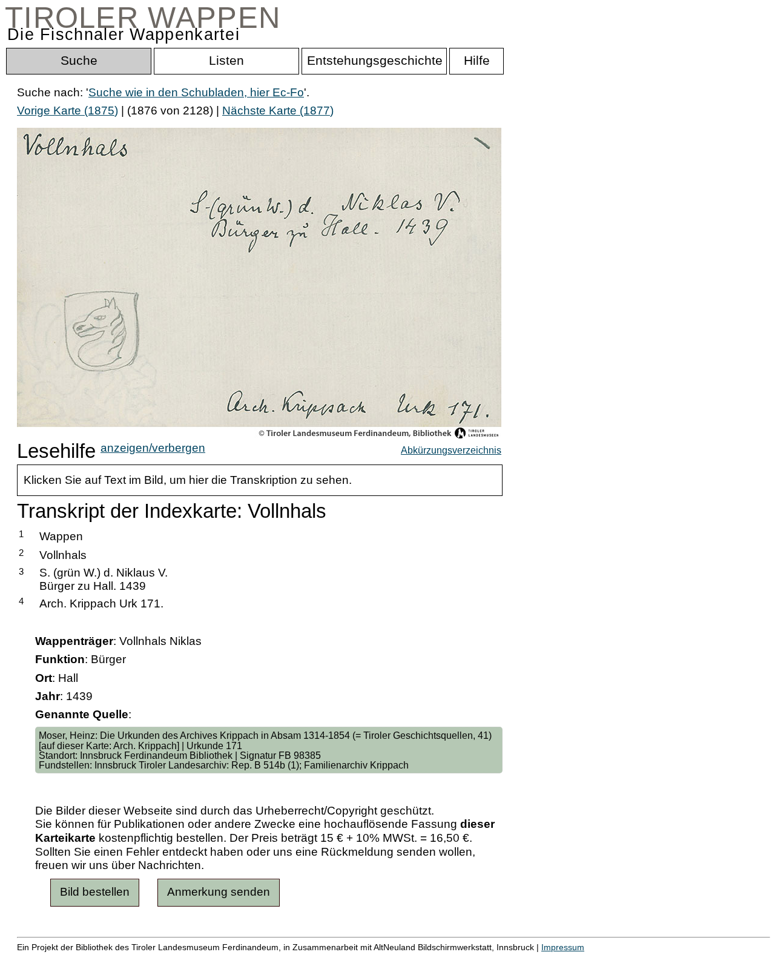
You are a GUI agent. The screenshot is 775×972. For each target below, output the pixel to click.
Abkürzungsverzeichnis (451, 450)
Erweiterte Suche (61, 959)
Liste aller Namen (324, 959)
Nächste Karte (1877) (278, 110)
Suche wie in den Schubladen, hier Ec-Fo (196, 92)
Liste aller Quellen (425, 959)
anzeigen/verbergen (153, 447)
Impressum (562, 947)
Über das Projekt (525, 959)
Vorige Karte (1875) (67, 110)
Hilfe (589, 959)
